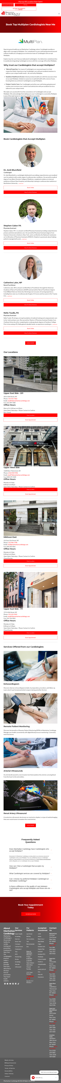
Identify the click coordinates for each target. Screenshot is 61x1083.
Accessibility (8, 1071)
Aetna (39, 936)
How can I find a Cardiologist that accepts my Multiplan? (26, 867)
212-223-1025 (12, 614)
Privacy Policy (9, 1065)
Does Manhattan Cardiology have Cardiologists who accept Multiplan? (29, 850)
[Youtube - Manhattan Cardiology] (10, 984)
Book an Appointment (8, 4)
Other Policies (9, 1073)
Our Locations (30, 939)
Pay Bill (25, 4)
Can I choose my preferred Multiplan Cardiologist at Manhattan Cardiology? (29, 880)
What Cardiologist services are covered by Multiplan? (29, 873)
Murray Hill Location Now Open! (30, 2)
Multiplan (40, 956)
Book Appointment (30, 420)
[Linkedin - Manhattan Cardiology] (5, 984)
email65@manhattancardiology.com (19, 401)
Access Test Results (19, 8)
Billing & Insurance (10, 1063)
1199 (39, 934)
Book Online (30, 187)
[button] (59, 14)
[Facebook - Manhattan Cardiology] (7, 984)
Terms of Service (10, 1068)
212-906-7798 (12, 542)
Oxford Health (42, 959)
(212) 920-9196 (13, 473)
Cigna (39, 944)
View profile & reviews (30, 192)
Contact (7, 1076)
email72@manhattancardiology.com (19, 475)
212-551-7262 (12, 399)
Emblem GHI (41, 946)
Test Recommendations (30, 944)
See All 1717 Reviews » (29, 981)
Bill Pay (28, 936)
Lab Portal (29, 934)
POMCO (40, 961)
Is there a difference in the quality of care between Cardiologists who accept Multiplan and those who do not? (29, 888)
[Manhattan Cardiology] (11, 13)
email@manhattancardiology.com (18, 544)
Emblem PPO (41, 954)
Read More (21, 183)
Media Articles (9, 1060)
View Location (30, 415)
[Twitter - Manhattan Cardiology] (13, 984)
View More (30, 343)
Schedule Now (31, 914)
